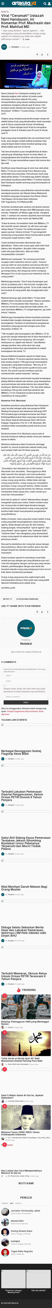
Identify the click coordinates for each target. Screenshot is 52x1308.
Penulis (26, 1197)
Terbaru (4, 1203)
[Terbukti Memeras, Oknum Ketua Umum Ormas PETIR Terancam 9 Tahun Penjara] (26, 958)
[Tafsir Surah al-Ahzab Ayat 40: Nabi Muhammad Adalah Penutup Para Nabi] (26, 1043)
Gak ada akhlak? (38, 1290)
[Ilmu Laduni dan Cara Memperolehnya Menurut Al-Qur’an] (26, 1156)
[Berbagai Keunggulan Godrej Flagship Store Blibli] (26, 735)
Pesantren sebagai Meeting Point (13, 1291)
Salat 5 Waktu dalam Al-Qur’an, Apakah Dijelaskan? (22, 1096)
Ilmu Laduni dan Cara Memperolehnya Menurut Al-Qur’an (21, 1171)
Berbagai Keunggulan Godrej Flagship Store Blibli (21, 752)
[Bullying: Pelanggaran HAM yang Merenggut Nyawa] (26, 1006)
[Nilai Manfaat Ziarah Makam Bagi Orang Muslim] (26, 871)
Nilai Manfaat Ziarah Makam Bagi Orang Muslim (24, 888)
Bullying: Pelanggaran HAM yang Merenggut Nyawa (25, 1022)
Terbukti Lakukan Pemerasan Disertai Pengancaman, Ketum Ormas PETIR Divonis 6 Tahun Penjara (22, 796)
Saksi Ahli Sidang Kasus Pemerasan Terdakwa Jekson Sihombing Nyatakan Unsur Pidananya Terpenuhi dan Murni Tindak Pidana (26, 843)
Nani (17, 93)
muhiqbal (15, 1241)
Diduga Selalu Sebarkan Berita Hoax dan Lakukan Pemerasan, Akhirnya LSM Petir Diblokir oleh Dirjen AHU (23, 931)
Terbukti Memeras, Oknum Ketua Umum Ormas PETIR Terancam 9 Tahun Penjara (24, 976)
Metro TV (7, 599)
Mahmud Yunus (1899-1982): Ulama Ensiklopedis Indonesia (20, 1133)
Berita (5, 12)
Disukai (18, 1203)
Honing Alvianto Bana (21, 1231)
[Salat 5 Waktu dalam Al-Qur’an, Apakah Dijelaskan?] (26, 1080)
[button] (2, 3)
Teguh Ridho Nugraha (22, 1251)
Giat (12, 1203)
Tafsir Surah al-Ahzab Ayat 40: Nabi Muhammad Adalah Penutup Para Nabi (21, 1059)
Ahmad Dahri (17, 1221)
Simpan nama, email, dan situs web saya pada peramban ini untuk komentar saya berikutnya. (24, 690)
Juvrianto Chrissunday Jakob (25, 1211)
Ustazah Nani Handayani (27, 599)
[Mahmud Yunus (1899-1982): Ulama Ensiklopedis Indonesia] (26, 1117)
